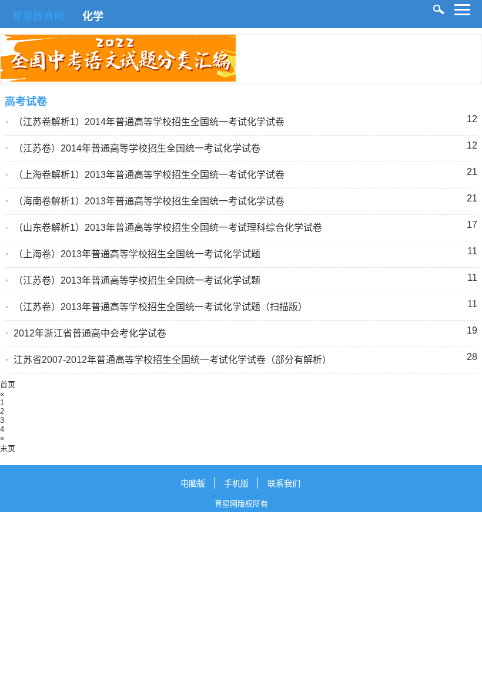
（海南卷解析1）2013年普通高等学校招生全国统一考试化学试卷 (149, 201)
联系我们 (283, 483)
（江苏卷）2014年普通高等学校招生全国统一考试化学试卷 (137, 148)
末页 (7, 448)
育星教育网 (38, 16)
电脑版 (192, 483)
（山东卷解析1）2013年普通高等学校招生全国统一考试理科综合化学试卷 (168, 228)
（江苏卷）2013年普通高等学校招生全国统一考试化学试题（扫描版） (160, 307)
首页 (7, 384)
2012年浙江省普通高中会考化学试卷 (90, 333)
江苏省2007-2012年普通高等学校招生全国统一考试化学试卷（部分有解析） (173, 360)
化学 (92, 16)
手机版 (236, 483)
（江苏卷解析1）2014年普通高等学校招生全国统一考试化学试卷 (149, 122)
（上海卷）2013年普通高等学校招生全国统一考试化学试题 (137, 254)
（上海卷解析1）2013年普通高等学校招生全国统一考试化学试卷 (149, 175)
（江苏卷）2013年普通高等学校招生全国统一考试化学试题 (137, 280)
